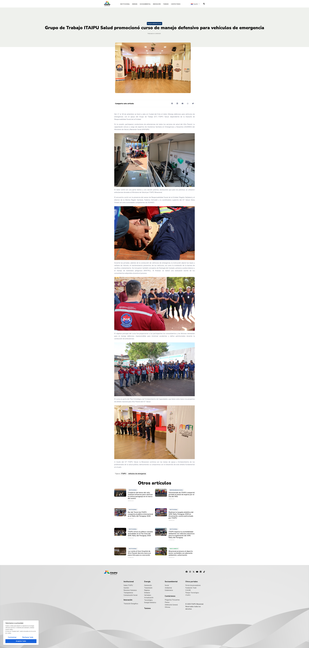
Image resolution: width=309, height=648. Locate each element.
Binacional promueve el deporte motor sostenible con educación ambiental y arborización (181, 553)
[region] (21, 632)
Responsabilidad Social (154, 23)
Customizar (12, 637)
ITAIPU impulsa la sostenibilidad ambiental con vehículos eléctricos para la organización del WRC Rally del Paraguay (182, 535)
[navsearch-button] (204, 3)
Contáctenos (175, 4)
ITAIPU (123, 474)
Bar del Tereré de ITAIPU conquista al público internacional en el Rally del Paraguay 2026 (140, 514)
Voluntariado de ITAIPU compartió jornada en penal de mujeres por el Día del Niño (182, 494)
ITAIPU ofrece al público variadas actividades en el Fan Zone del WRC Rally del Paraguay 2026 (140, 534)
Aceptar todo (21, 641)
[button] (172, 103)
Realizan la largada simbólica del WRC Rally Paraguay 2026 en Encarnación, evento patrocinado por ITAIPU (181, 515)
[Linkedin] (200, 572)
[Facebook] (186, 572)
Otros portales (191, 581)
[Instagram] (190, 572)
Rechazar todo (27, 637)
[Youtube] (197, 572)
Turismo (166, 4)
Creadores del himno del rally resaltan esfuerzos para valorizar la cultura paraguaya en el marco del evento (140, 495)
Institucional (125, 4)
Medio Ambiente (174, 548)
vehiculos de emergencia (137, 474)
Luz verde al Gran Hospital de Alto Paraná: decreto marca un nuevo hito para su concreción (139, 553)
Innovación (157, 4)
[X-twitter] (193, 572)
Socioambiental (145, 4)
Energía (134, 4)
